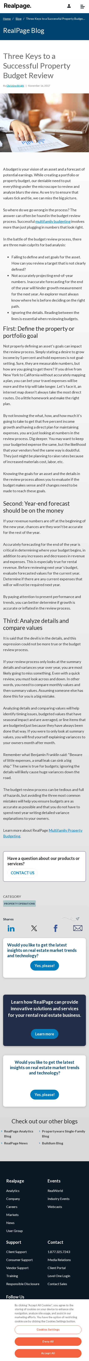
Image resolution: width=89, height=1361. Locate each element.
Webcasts (55, 1207)
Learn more (44, 1034)
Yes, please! (45, 965)
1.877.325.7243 (59, 1252)
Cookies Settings (48, 1329)
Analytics (12, 1191)
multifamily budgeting (53, 221)
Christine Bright (15, 85)
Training (12, 1276)
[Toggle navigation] (80, 7)
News (10, 1223)
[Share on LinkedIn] (11, 928)
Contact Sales (57, 1284)
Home (7, 18)
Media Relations (59, 1260)
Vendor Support (17, 1268)
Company (13, 1199)
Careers (11, 1207)
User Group (14, 1231)
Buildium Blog (52, 1143)
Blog (19, 18)
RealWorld (55, 1191)
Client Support (16, 1252)
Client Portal (57, 1268)
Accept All (48, 1353)
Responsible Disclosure (22, 1284)
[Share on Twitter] (33, 928)
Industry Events (59, 1199)
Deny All (48, 1341)
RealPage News (16, 1143)
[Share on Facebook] (55, 928)
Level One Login (59, 1276)
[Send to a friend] (77, 928)
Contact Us (22, 873)
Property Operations (19, 903)
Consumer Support (19, 1260)
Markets (12, 1215)
